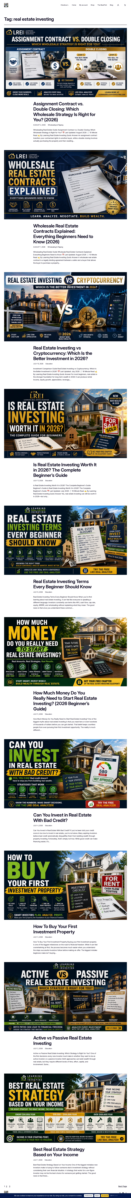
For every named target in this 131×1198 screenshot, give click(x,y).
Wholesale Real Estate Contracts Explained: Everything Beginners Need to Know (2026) (63, 233)
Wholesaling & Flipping (55, 125)
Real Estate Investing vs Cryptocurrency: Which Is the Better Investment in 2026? (62, 353)
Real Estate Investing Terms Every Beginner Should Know (62, 584)
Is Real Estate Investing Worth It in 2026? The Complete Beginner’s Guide (64, 470)
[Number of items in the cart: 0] (125, 5)
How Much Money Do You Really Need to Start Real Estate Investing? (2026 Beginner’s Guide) (65, 700)
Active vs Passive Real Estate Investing (62, 1040)
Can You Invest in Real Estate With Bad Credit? (62, 817)
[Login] (118, 5)
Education (49, 364)
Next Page (122, 1186)
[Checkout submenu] (68, 5)
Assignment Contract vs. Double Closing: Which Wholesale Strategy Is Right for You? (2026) (64, 111)
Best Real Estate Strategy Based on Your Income (58, 1152)
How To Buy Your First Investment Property (55, 929)
